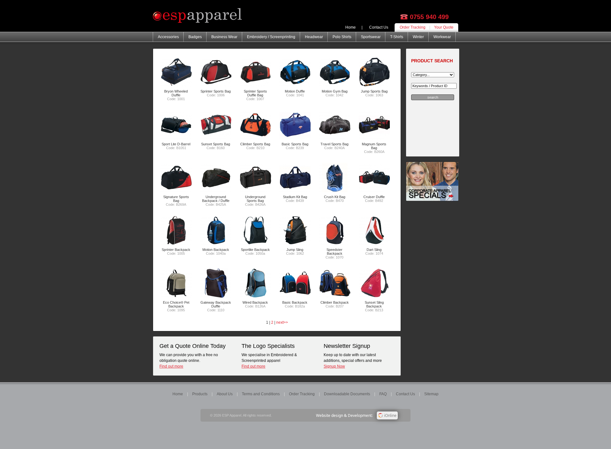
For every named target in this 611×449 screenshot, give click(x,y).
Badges (195, 37)
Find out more (171, 366)
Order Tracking (412, 27)
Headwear (314, 37)
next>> (282, 322)
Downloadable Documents (347, 394)
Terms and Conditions (261, 394)
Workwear (442, 37)
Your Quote (443, 27)
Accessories (168, 37)
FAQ (383, 394)
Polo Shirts (342, 37)
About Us (225, 394)
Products (199, 394)
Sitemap (431, 394)
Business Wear (224, 37)
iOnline (390, 415)
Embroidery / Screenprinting (271, 37)
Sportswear (371, 37)
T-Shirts (396, 37)
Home (350, 27)
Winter (418, 37)
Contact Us (378, 27)
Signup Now (334, 366)
